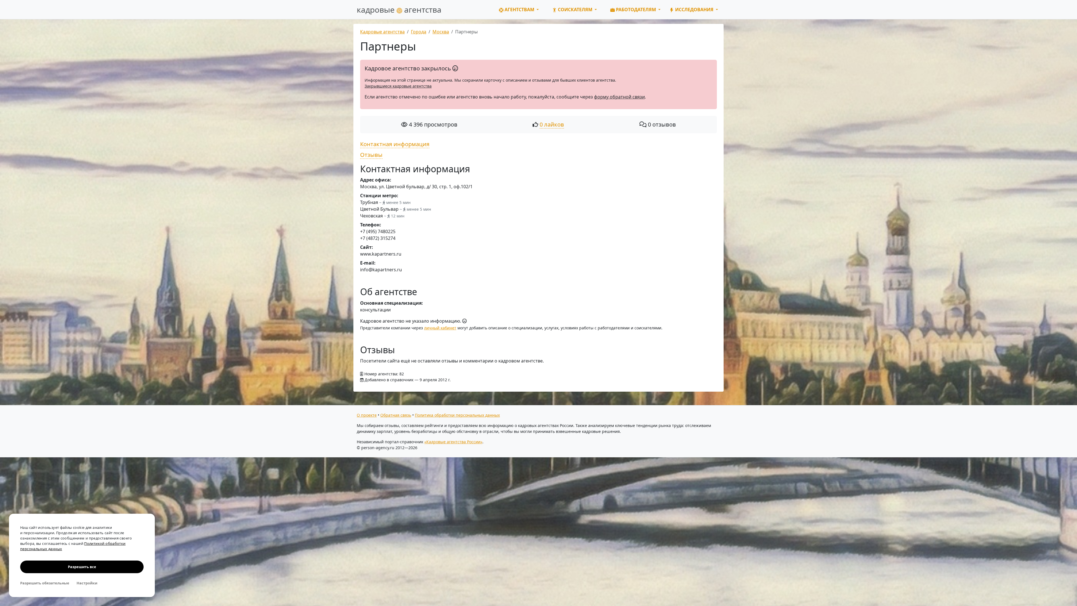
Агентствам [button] (519, 9)
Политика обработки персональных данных (457, 415)
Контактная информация (394, 144)
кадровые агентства (399, 9)
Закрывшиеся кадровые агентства (398, 86)
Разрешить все (82, 566)
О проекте (367, 415)
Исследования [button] (694, 9)
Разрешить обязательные (44, 583)
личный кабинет (440, 327)
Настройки (87, 583)
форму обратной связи (619, 97)
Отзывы (371, 155)
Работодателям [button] (636, 9)
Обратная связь (395, 415)
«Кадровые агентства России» (453, 441)
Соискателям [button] (575, 9)
